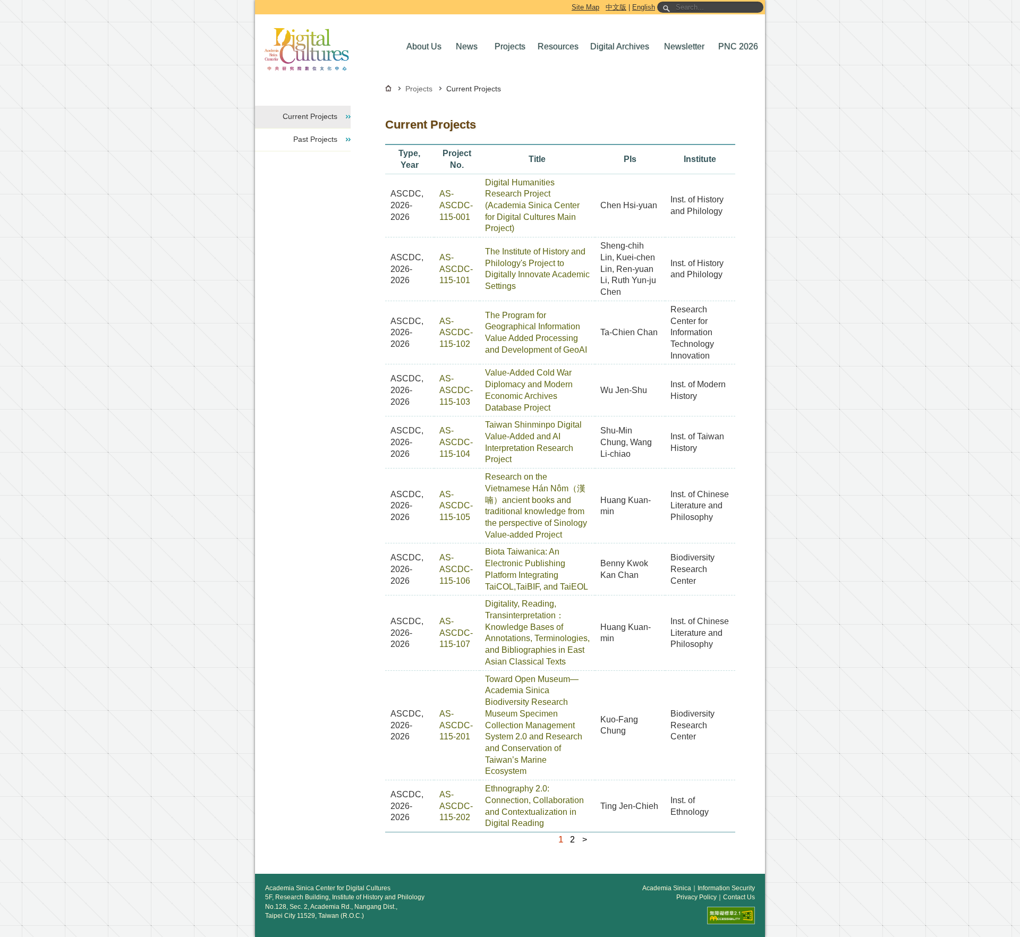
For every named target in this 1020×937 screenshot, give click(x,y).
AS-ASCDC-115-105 (456, 506)
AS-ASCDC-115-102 (456, 332)
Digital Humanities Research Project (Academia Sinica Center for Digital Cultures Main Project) (532, 205)
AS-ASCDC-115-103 (456, 390)
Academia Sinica (666, 888)
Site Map (585, 7)
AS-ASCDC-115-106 (456, 569)
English (643, 7)
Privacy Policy (696, 897)
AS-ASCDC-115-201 (456, 725)
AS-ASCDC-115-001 (456, 205)
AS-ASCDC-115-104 (456, 442)
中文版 (616, 7)
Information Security (726, 888)
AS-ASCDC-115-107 (456, 633)
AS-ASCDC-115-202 (456, 806)
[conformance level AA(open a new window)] (731, 915)
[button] (423, 46)
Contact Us (739, 897)
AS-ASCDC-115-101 (456, 269)
